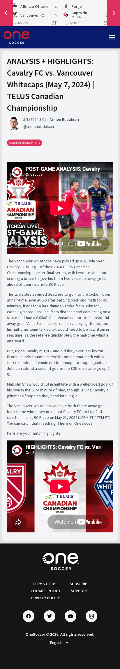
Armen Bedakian (64, 119)
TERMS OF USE (46, 583)
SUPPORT (79, 590)
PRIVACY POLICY (45, 597)
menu (112, 37)
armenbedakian (40, 126)
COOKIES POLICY (45, 590)
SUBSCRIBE (79, 583)
